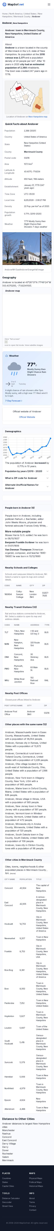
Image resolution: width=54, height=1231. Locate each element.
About (32, 1198)
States (5, 1182)
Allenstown (9, 1109)
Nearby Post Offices (16, 693)
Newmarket (10, 938)
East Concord (9, 1140)
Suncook (9, 1062)
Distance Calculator (11, 1198)
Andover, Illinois (13, 799)
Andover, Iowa (13, 845)
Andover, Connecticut (16, 753)
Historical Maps (36, 1186)
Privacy (32, 1206)
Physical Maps (35, 1178)
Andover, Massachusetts (18, 732)
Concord (9, 888)
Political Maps (35, 1182)
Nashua (6, 1133)
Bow (7, 988)
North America (15, 14)
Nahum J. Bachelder (25, 519)
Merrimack (13, 51)
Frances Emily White (35, 525)
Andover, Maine (13, 788)
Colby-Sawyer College (19, 594)
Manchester (8, 1130)
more (13, 873)
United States (30, 14)
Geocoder (7, 1202)
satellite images (36, 345)
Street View (7, 1206)
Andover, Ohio (12, 764)
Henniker (9, 1077)
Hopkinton (9, 1016)
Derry (5, 1147)
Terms (32, 1202)
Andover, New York (15, 777)
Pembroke (9, 1003)
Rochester (7, 1153)
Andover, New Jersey (16, 806)
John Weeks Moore (15, 522)
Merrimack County (22, 16)
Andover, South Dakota (17, 834)
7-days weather (40, 227)
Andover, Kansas (14, 742)
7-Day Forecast (12, 401)
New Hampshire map (38, 116)
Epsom (8, 1100)
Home (5, 14)
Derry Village (9, 1143)
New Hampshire (31, 143)
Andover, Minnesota (15, 824)
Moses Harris (12, 535)
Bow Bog (9, 970)
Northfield (9, 1088)
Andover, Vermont (15, 813)
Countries (6, 1178)
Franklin (8, 951)
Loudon (8, 1028)
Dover (5, 1150)
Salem (5, 1157)
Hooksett (9, 924)
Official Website (27, 417)
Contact (32, 1210)
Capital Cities (8, 1186)
